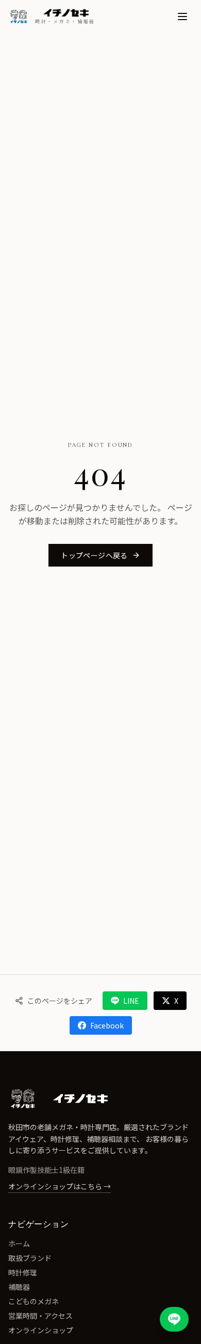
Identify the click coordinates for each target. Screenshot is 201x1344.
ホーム (19, 1243)
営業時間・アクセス (40, 1315)
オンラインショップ (40, 1330)
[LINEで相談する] (174, 1319)
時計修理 (22, 1272)
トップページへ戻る (94, 555)
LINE (131, 1000)
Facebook (107, 1025)
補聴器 (19, 1287)
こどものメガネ (33, 1301)
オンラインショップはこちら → (59, 1186)
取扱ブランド (30, 1258)
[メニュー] (182, 16)
